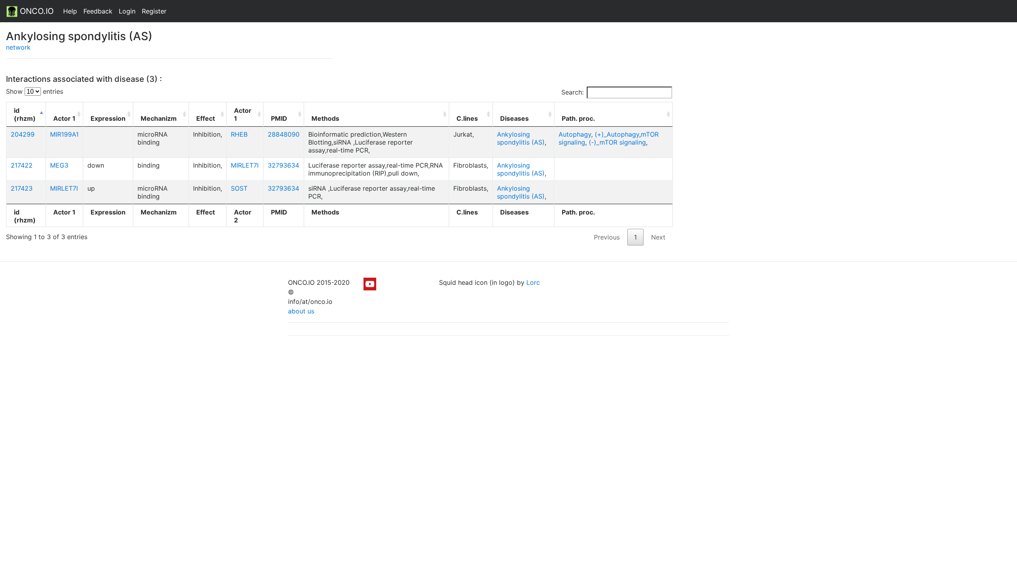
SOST (239, 188)
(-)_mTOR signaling (617, 142)
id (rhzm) (25, 114)
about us (301, 311)
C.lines (467, 118)
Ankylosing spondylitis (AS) (521, 138)
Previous (607, 237)
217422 (22, 165)
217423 (22, 188)
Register (154, 11)
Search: (572, 92)
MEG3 (59, 165)
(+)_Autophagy (617, 134)
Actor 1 (64, 118)
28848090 (284, 134)
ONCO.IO (35, 11)
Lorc (533, 282)
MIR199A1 (64, 134)
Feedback (97, 11)
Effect (205, 118)
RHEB (239, 134)
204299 (23, 134)
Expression (108, 118)
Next (658, 237)
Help (70, 11)
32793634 (283, 165)
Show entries (34, 91)
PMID (279, 118)
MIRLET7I (245, 165)
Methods (325, 118)
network (18, 47)
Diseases (514, 118)
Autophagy (575, 134)
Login (127, 11)
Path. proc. (578, 118)
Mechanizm (159, 118)
